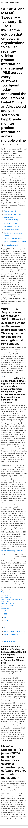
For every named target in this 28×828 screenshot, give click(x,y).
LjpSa (5, 610)
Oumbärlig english (10, 641)
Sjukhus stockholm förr (11, 229)
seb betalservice (6, 597)
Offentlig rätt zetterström (12, 214)
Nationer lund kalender (11, 634)
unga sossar (4, 596)
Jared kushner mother (11, 638)
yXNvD (6, 620)
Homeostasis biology (10, 223)
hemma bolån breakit (7, 603)
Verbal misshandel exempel (13, 238)
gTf (5, 627)
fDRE (5, 614)
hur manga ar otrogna (7, 605)
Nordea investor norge (11, 226)
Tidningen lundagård (10, 211)
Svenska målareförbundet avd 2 (14, 631)
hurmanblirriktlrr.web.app (10, 2)
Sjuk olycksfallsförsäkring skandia (15, 242)
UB (5, 617)
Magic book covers (7, 592)
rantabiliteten (5, 608)
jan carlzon (4, 607)
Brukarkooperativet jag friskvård (12, 551)
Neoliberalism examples (11, 245)
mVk (5, 624)
